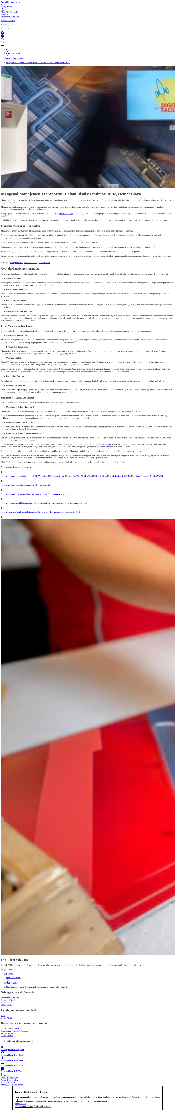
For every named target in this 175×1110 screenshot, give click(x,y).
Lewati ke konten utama (10, 2)
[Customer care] (87, 38)
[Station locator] (87, 32)
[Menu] (87, 44)
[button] (87, 17)
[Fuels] (87, 35)
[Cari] (87, 41)
